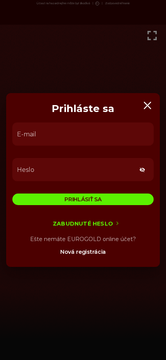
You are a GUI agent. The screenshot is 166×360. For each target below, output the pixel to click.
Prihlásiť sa (83, 199)
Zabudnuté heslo (83, 223)
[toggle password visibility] (142, 170)
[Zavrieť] (147, 105)
